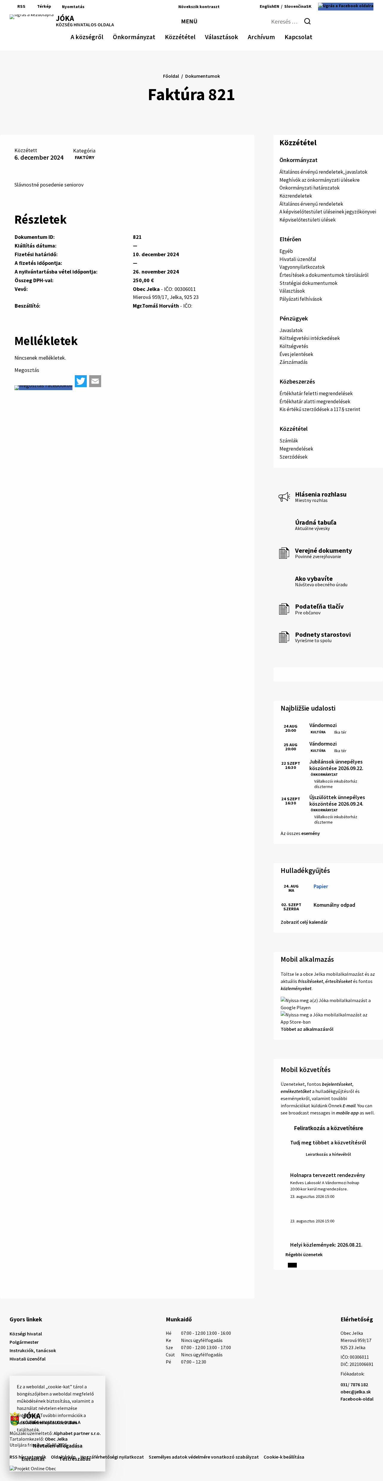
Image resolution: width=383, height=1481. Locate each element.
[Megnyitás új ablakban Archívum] (272, 35)
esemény (310, 833)
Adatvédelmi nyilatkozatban (47, 1422)
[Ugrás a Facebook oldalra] (345, 6)
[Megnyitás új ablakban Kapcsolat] (307, 35)
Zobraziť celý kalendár (304, 922)
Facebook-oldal (357, 1399)
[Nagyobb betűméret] (241, 6)
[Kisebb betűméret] (226, 6)
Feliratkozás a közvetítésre (328, 1128)
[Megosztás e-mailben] (95, 381)
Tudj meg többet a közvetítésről (328, 1142)
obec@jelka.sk (356, 1392)
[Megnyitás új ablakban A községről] (100, 35)
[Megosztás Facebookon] (43, 387)
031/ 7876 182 (354, 1384)
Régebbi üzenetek (304, 1254)
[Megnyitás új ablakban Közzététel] (192, 35)
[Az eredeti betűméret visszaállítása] (233, 6)
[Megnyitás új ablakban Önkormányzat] (152, 35)
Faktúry (84, 157)
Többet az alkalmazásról (307, 1029)
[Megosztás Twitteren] (81, 381)
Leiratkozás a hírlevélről (328, 1154)
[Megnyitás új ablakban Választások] (235, 35)
